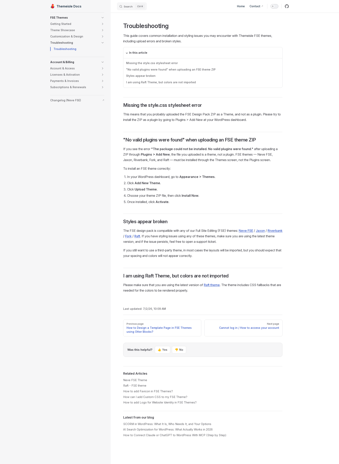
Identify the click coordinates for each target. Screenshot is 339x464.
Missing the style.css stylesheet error (152, 63)
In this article (138, 52)
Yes (162, 349)
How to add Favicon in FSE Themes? (148, 391)
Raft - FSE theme (134, 385)
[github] (286, 6)
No (179, 349)
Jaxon (260, 231)
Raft (137, 236)
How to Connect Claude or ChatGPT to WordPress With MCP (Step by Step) (174, 435)
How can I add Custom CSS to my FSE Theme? (155, 397)
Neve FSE (246, 231)
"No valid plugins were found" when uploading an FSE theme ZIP (171, 69)
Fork (128, 236)
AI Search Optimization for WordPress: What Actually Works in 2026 (168, 429)
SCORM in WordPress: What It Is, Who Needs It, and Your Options (167, 424)
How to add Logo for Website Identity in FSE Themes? (160, 402)
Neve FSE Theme (135, 380)
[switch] (274, 6)
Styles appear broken (141, 75)
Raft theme (212, 285)
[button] (77, 17)
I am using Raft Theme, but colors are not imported (161, 82)
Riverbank (275, 231)
